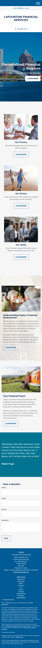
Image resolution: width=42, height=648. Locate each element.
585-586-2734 (22, 29)
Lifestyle (21, 592)
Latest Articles (21, 594)
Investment (21, 581)
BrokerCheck (5, 604)
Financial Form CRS (9, 599)
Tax (21, 587)
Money (21, 590)
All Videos (21, 596)
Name (4, 487)
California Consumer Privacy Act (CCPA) (16, 626)
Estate (21, 583)
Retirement (21, 579)
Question (5, 520)
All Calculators (21, 598)
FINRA (17, 637)
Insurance (21, 585)
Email (4, 498)
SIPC (21, 637)
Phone (4, 509)
